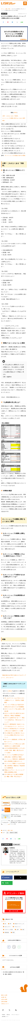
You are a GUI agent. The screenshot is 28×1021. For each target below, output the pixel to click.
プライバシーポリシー (15, 1014)
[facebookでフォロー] (9, 947)
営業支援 (7, 932)
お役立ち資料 (4, 999)
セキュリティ (8, 926)
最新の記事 (17, 844)
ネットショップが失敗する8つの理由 (15, 155)
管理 (13, 932)
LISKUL (10, 691)
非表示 (15, 112)
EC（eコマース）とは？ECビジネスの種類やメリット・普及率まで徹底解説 (14, 700)
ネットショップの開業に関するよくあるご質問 (13, 118)
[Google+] (5, 854)
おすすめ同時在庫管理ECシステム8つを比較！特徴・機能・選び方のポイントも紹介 (14, 750)
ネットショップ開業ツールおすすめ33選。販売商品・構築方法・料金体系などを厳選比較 (14, 766)
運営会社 (8, 1014)
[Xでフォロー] (20, 878)
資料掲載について (5, 1016)
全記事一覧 (3, 997)
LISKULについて (5, 1003)
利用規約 (3, 1014)
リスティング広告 (9, 929)
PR (10, 923)
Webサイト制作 (13, 832)
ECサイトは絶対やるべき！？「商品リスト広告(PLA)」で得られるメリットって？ (14, 720)
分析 (23, 929)
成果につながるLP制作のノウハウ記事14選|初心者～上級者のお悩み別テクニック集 (18, 822)
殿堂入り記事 (4, 995)
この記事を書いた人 (7, 844)
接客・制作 (10, 830)
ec (7, 832)
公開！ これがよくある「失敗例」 (10, 116)
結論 (3, 120)
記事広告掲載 (4, 1001)
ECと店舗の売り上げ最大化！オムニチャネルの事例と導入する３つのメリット (14, 735)
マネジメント (17, 926)
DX (5, 923)
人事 (17, 929)
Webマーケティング (19, 923)
